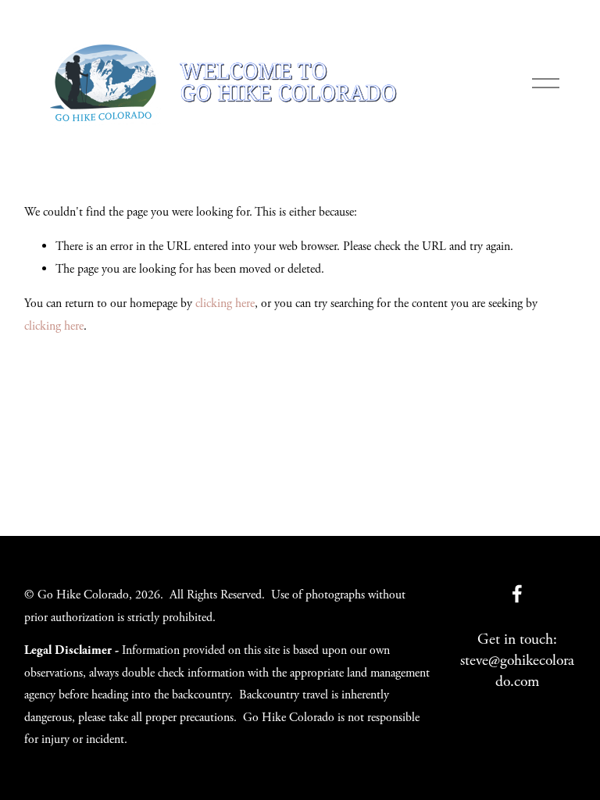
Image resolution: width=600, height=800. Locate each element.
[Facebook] (517, 593)
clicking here (225, 303)
